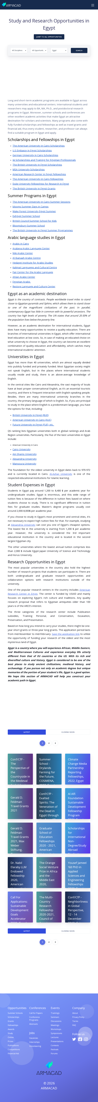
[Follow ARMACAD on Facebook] (80, 1039)
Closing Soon (67, 732)
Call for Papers (36, 1013)
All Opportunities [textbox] (38, 50)
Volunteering (35, 1046)
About (75, 1013)
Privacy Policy (78, 1017)
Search (79, 50)
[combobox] (19, 50)
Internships (34, 1042)
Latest (27, 732)
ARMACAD (49, 1088)
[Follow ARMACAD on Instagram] (86, 1039)
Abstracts (33, 1024)
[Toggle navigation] (92, 5)
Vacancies (33, 1038)
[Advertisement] (49, 76)
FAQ (74, 1025)
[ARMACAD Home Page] (11, 4)
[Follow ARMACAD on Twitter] (74, 1039)
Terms (75, 1021)
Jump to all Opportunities (49, 37)
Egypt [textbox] (54, 50)
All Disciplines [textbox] (17, 50)
